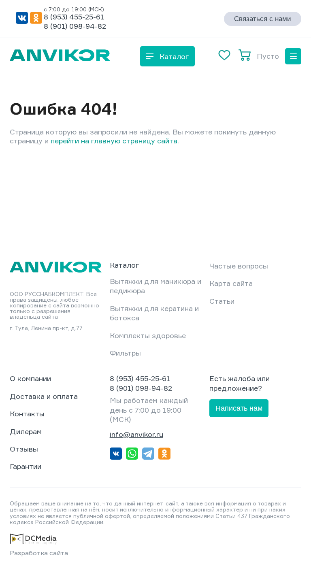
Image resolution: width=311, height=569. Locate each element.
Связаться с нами (262, 19)
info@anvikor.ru (136, 434)
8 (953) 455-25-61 (74, 16)
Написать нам (238, 408)
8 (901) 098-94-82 (75, 25)
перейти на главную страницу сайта (114, 140)
